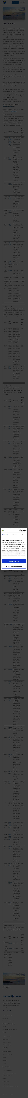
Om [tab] (23, 534)
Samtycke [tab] (5, 534)
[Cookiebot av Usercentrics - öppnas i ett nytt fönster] (19, 530)
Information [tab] (14, 534)
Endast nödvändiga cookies (14, 566)
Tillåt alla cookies (14, 561)
